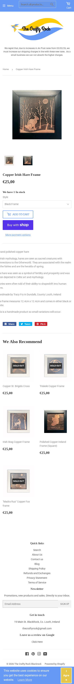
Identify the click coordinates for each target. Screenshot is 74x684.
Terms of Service (37, 582)
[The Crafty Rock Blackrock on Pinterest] (33, 654)
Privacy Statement (37, 577)
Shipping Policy (37, 568)
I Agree (66, 675)
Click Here (37, 641)
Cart (68, 7)
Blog (37, 563)
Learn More (25, 679)
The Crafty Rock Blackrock (27, 664)
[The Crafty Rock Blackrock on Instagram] (39, 654)
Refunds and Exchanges (37, 573)
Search (37, 550)
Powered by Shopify (55, 664)
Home (6, 69)
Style (5, 197)
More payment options (18, 234)
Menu (10, 5)
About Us (37, 554)
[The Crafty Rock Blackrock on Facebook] (27, 654)
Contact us (37, 559)
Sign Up (64, 604)
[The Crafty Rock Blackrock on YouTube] (45, 654)
